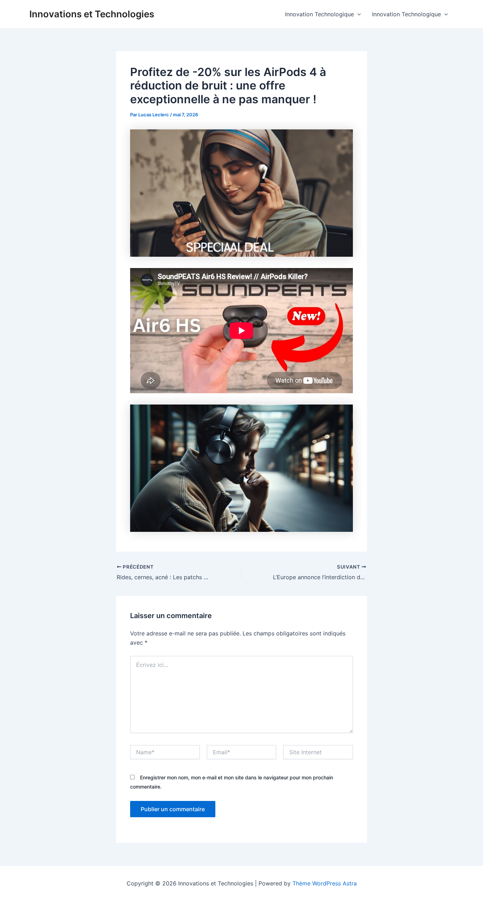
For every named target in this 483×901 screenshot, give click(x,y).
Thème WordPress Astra (324, 883)
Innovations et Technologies (91, 13)
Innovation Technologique (319, 14)
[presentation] (357, 14)
